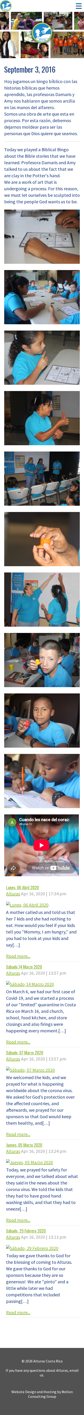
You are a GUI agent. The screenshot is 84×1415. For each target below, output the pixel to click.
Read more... (18, 956)
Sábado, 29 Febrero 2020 (26, 1231)
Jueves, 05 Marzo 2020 (24, 1145)
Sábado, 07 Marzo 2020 (24, 1053)
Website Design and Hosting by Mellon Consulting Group (42, 1394)
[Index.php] (17, 6)
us (41, 1375)
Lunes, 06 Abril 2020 (22, 887)
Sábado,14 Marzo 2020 (24, 967)
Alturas (13, 894)
